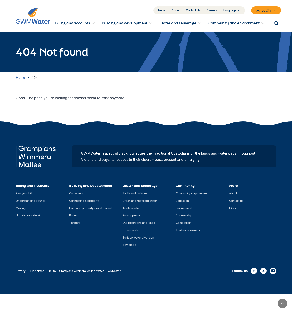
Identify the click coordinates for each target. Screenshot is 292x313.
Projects (74, 215)
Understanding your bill (31, 200)
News (161, 10)
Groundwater (131, 230)
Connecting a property (84, 200)
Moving (21, 208)
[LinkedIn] (273, 271)
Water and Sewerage (140, 185)
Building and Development (90, 185)
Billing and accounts (72, 23)
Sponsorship (184, 215)
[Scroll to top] (282, 303)
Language (230, 10)
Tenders (74, 222)
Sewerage (129, 244)
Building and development (124, 23)
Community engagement (192, 193)
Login (266, 10)
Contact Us (193, 10)
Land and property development (90, 208)
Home (20, 78)
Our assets (76, 193)
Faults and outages (135, 193)
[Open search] (276, 23)
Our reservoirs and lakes (139, 222)
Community (185, 185)
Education (182, 200)
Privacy (21, 271)
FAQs (232, 208)
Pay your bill (24, 193)
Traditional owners (188, 230)
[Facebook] (254, 271)
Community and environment (234, 23)
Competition (183, 222)
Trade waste (131, 208)
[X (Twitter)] (263, 271)
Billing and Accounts (32, 185)
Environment (184, 208)
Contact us (236, 200)
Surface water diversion (138, 237)
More (233, 185)
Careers (212, 10)
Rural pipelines (132, 215)
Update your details (29, 215)
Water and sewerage (177, 23)
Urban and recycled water (140, 200)
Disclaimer (37, 271)
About (176, 10)
